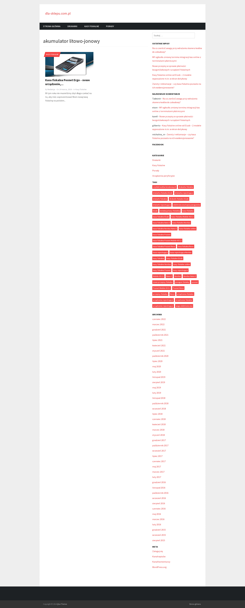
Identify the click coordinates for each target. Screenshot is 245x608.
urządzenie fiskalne (184, 300)
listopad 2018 (158, 398)
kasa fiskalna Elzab (161, 216)
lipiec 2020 (157, 361)
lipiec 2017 (157, 456)
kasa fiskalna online (187, 228)
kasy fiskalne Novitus (162, 264)
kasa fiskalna (187, 210)
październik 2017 (160, 445)
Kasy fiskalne (91, 26)
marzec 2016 (158, 519)
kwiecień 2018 (159, 424)
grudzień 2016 (159, 482)
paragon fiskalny (182, 282)
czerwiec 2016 (159, 508)
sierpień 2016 (158, 503)
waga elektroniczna (184, 306)
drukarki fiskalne (160, 199)
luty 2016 (156, 524)
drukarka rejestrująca (184, 193)
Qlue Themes (62, 604)
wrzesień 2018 (159, 408)
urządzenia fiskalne (185, 294)
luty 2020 (156, 371)
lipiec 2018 (157, 413)
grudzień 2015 (159, 529)
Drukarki (72, 26)
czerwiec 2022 (159, 319)
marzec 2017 (158, 471)
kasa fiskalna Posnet (161, 234)
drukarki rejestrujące (162, 205)
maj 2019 (156, 387)
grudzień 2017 (159, 440)
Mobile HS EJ (158, 276)
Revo (172, 294)
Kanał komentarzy (161, 561)
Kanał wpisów (158, 556)
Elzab (155, 210)
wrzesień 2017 (159, 450)
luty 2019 (156, 392)
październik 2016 (160, 492)
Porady (110, 26)
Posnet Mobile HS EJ (161, 288)
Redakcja (51, 89)
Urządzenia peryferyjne (163, 175)
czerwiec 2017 (159, 461)
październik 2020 (160, 355)
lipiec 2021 (157, 340)
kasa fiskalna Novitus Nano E (165, 228)
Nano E (169, 276)
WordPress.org (159, 567)
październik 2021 (160, 334)
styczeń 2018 (158, 435)
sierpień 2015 (158, 540)
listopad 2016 (158, 487)
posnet (195, 282)
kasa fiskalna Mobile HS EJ (182, 216)
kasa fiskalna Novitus (181, 222)
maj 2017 (156, 466)
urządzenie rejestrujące (163, 306)
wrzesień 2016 (159, 498)
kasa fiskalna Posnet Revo (164, 246)
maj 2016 (156, 514)
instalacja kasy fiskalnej (170, 210)
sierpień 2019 (158, 382)
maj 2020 (156, 366)
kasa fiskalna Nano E (161, 222)
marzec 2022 (158, 324)
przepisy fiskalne (160, 294)
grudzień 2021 (159, 329)
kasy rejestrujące (180, 270)
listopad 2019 (158, 377)
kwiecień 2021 (159, 345)
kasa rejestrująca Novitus (181, 252)
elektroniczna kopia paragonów (186, 205)
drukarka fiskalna (186, 187)
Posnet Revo (178, 288)
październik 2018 (160, 403)
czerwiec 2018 (159, 419)
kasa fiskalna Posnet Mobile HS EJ (167, 240)
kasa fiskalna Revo (186, 246)
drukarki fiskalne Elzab (179, 199)
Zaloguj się (157, 551)
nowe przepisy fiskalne (163, 282)
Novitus (178, 276)
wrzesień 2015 (159, 535)
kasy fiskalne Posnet (162, 270)
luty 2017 (156, 477)
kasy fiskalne (158, 258)
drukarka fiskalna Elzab (162, 193)
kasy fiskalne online (181, 264)
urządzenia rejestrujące (163, 300)
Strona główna (51, 26)
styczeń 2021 (158, 350)
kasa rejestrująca (160, 252)
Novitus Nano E (189, 276)
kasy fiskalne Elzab (175, 258)
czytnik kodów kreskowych (164, 187)
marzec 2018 (158, 429)
